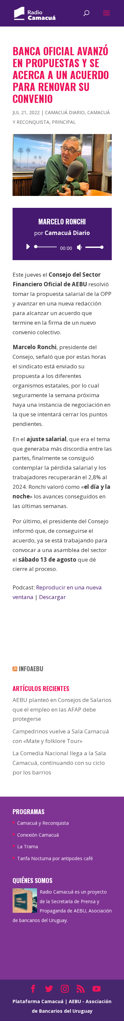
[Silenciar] (79, 247)
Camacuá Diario (65, 112)
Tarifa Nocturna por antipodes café (55, 858)
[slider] (92, 247)
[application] (62, 247)
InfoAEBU (31, 668)
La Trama (27, 846)
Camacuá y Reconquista (43, 823)
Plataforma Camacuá (38, 1001)
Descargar (52, 597)
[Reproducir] (27, 246)
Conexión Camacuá (38, 835)
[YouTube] (97, 989)
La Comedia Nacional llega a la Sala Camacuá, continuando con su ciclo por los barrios (59, 762)
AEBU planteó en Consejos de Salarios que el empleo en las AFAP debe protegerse (62, 709)
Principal (64, 122)
